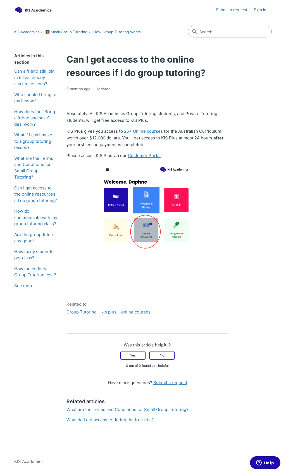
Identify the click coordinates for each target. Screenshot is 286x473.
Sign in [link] (260, 9)
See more (24, 285)
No (162, 355)
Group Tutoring (81, 312)
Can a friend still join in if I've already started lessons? (34, 77)
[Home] (34, 10)
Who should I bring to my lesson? (35, 98)
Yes (133, 355)
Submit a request (231, 9)
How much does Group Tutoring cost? (35, 272)
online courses (136, 312)
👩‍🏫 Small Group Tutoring (66, 32)
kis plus (108, 312)
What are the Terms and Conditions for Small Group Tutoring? (33, 168)
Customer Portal (144, 155)
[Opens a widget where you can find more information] (265, 463)
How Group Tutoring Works (117, 32)
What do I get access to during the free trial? (110, 419)
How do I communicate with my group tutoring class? (35, 217)
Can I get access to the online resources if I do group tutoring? (35, 194)
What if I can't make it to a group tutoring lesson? (35, 141)
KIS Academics (26, 32)
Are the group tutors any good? (34, 238)
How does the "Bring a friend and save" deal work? (34, 118)
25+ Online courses (143, 131)
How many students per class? (33, 255)
